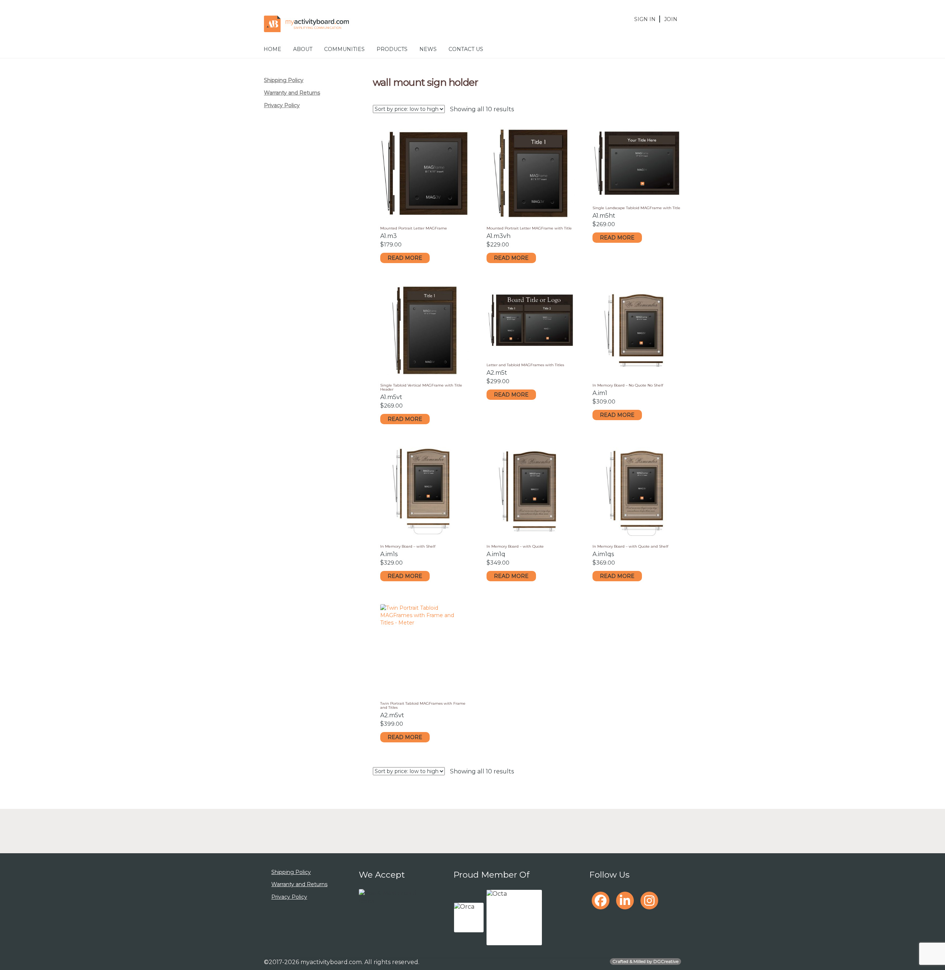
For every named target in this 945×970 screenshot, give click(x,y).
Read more (405, 258)
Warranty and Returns (292, 92)
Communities (344, 49)
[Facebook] (600, 900)
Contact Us (466, 49)
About (302, 49)
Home (272, 49)
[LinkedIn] (625, 900)
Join (670, 19)
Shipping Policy (283, 80)
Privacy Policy (282, 105)
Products (392, 49)
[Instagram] (649, 900)
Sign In (645, 19)
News (428, 49)
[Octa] (514, 917)
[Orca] (468, 917)
